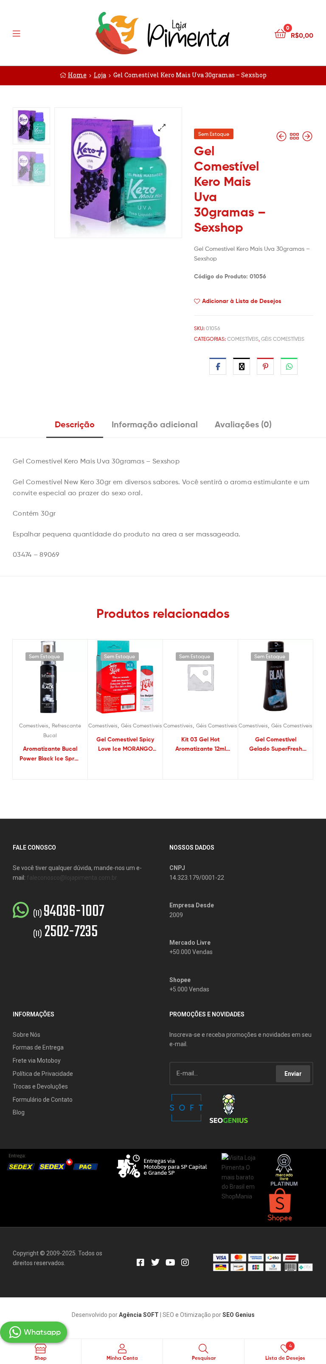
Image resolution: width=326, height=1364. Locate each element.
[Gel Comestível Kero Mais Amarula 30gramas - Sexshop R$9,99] (307, 136)
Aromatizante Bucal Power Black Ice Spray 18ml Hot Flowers (50, 754)
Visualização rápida (60, 680)
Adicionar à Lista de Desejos (241, 301)
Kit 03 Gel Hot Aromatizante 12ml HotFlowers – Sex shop (200, 744)
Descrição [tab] (75, 424)
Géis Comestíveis (282, 339)
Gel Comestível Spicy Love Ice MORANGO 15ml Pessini (125, 744)
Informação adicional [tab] (155, 424)
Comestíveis (243, 339)
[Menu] (34, 32)
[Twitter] (155, 1262)
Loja (100, 75)
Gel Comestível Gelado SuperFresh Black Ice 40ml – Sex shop (275, 744)
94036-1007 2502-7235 (68, 922)
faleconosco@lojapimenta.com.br (72, 877)
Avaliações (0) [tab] (243, 424)
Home (77, 75)
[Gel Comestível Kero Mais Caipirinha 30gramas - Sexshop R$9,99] (282, 136)
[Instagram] (185, 1262)
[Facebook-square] (140, 1262)
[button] (161, 127)
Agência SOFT (139, 1314)
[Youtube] (170, 1262)
